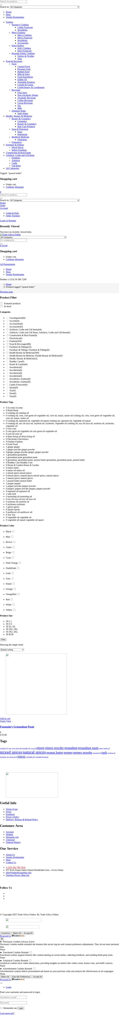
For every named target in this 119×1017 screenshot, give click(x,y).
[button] (0, 192)
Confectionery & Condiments (30, 87)
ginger (17, 447)
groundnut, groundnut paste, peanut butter (65, 460)
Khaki (8, 584)
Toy (12, 390)
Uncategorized (17, 318)
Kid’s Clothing (24, 48)
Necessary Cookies (11, 941)
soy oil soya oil (29, 499)
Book (15, 410)
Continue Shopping (15, 187)
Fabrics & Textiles (25, 56)
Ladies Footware (25, 27)
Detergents (22, 134)
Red (8, 599)
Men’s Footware (24, 38)
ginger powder (28, 449)
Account (10, 832)
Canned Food (23, 66)
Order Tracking (13, 215)
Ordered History (13, 842)
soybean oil (24, 501)
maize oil (20, 470)
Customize (5, 933)
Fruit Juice (22, 92)
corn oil (18, 434)
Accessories (22, 43)
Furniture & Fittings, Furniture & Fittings (29, 350)
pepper (17, 483)
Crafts (14, 163)
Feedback (10, 814)
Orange (9, 589)
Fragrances (17, 142)
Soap (19, 132)
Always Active (28, 941)
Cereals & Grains (25, 85)
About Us (10, 854)
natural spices (26, 478)
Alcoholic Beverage (26, 98)
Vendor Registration (15, 17)
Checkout (10, 839)
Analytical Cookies (11, 960)
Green (8, 547)
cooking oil (23, 413)
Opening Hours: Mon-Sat (17, 875)
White (8, 604)
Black (8, 531)
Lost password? (7, 1013)
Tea (19, 105)
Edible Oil (22, 79)
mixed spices (26, 473)
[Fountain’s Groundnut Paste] (36, 713)
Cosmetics (22, 121)
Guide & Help (12, 213)
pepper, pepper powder (39, 488)
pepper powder (29, 486)
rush (14, 494)
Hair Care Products (26, 126)
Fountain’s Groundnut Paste (17, 726)
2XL (15, 629)
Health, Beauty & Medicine (23, 358)
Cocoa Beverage (25, 103)
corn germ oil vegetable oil (45, 431)
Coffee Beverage (25, 100)
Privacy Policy (12, 817)
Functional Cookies (12, 952)
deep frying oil (28, 436)
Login (21, 1008)
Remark (25, 952)
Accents (14, 321)
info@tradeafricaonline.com (18, 872)
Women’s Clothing (20, 24)
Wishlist (9, 834)
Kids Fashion (18, 45)
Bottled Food (23, 71)
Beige (8, 552)
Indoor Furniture (19, 150)
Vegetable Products (26, 82)
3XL (15, 632)
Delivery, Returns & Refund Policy (22, 819)
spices (16, 507)
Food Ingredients (25, 77)
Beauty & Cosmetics (21, 118)
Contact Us (11, 862)
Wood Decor (17, 147)
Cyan (8, 557)
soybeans (21, 504)
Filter (3, 640)
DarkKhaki (11, 568)
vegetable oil (25, 517)
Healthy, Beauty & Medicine (19, 116)
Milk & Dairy (23, 74)
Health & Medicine (20, 137)
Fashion (9, 22)
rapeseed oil (24, 491)
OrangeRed (11, 594)
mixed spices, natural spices (46, 475)
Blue (8, 537)
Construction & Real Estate (18, 152)
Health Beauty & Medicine (24, 353)
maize (16, 468)
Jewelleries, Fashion (19, 379)
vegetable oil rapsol (35, 520)
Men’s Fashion (18, 32)
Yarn (19, 58)
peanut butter (26, 481)
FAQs (8, 811)
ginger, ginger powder (38, 452)
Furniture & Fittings (15, 145)
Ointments (22, 139)
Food (14, 64)
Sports (13, 387)
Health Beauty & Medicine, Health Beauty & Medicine (36, 355)
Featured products (12, 303)
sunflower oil (26, 512)
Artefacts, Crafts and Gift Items (20, 155)
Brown (9, 542)
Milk (19, 108)
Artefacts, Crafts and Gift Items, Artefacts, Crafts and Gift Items (39, 332)
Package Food (23, 69)
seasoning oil (26, 496)
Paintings (16, 158)
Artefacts (16, 160)
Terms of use (12, 809)
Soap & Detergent (20, 129)
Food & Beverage (14, 61)
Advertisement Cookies (13, 968)
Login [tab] (8, 987)
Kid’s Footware (24, 51)
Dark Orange (12, 563)
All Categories (12, 168)
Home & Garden (18, 364)
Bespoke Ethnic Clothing (23, 53)
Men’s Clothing (24, 35)
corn (14, 428)
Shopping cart (12, 837)
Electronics (15, 338)
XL (14, 626)
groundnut (22, 454)
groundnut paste (30, 457)
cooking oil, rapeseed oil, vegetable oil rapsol (70, 421)
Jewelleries (22, 30)
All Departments (7, 264)
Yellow (9, 610)
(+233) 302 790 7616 (15, 867)
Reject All (17, 933)
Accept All (28, 933)
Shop (8, 14)
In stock (7, 306)
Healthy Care (16, 361)
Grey (8, 578)
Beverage (16, 90)
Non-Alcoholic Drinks (27, 95)
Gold (8, 573)
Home (8, 12)
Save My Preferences (21, 977)
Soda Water (22, 113)
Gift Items (16, 165)
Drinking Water (19, 111)
